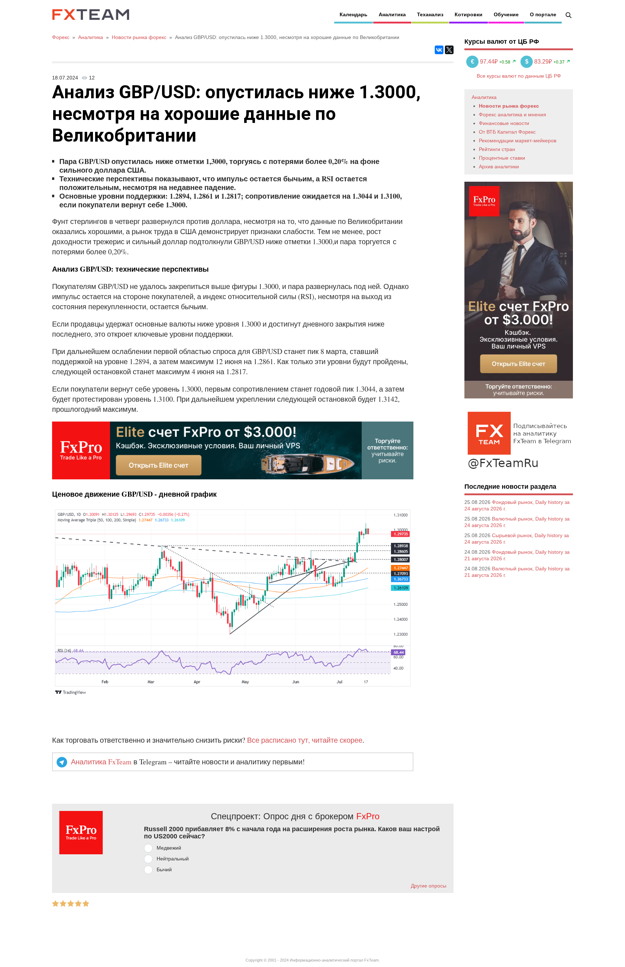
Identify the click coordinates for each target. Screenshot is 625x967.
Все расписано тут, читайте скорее (304, 740)
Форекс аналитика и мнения (512, 114)
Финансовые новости (504, 123)
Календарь (353, 14)
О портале (543, 14)
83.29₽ (539, 62)
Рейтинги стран (497, 149)
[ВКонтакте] (439, 50)
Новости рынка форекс (509, 106)
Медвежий (169, 848)
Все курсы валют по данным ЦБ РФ (519, 76)
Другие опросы (428, 886)
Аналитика (392, 14)
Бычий (164, 869)
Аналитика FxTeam (101, 762)
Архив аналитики (499, 166)
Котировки (468, 14)
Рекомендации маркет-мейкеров (517, 140)
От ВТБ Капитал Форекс (507, 132)
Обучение (506, 14)
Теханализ (430, 14)
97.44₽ (485, 62)
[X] (449, 50)
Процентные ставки (502, 158)
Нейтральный (173, 859)
